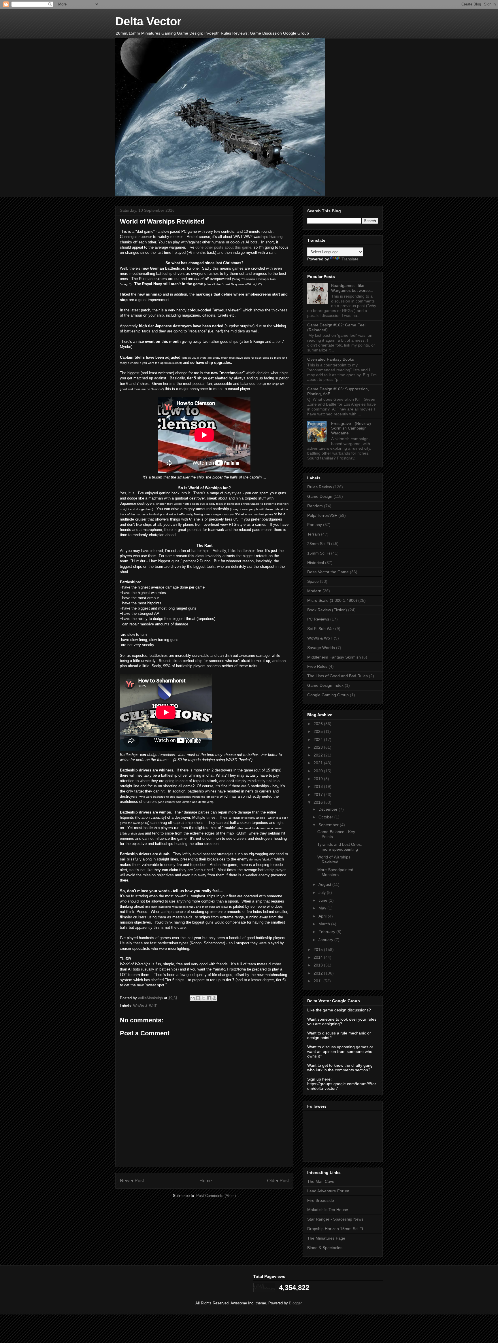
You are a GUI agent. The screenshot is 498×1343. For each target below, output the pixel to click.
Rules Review (319, 487)
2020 (319, 771)
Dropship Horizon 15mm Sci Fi (335, 1228)
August (325, 884)
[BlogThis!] (198, 998)
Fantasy (314, 524)
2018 (319, 786)
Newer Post (132, 1180)
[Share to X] (203, 998)
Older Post (278, 1180)
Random (315, 506)
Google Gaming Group (328, 695)
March (324, 924)
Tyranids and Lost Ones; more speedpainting (339, 847)
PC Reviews (318, 619)
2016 (319, 802)
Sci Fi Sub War (320, 628)
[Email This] (192, 998)
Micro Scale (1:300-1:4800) (332, 600)
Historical (315, 562)
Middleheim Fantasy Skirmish (334, 657)
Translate (350, 259)
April (323, 916)
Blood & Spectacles (324, 1247)
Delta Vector (148, 21)
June (323, 900)
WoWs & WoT (145, 1006)
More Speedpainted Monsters (335, 872)
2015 (319, 949)
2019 (319, 778)
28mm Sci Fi (318, 543)
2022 (319, 755)
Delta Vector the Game (328, 572)
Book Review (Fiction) (327, 610)
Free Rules (317, 666)
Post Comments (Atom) (216, 1195)
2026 (319, 723)
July (322, 892)
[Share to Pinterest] (214, 998)
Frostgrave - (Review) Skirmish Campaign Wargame (351, 428)
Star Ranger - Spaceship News (335, 1219)
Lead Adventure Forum (328, 1191)
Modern (314, 591)
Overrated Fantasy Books (330, 359)
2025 (319, 731)
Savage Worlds (321, 647)
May (322, 908)
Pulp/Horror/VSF (322, 515)
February (327, 931)
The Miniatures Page (326, 1238)
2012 (319, 973)
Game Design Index (325, 685)
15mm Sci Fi (318, 553)
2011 (318, 981)
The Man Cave (320, 1181)
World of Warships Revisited (333, 859)
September (329, 824)
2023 (319, 747)
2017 (319, 794)
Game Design (319, 496)
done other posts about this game (223, 247)
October (326, 817)
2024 (319, 739)
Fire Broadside (320, 1200)
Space (313, 581)
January (326, 939)
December (328, 809)
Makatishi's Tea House (327, 1209)
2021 (319, 763)
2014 (319, 957)
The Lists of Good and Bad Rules (337, 676)
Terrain (313, 534)
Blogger (295, 1303)
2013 (319, 965)
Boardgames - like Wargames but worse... (352, 288)
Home (205, 1180)
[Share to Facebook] (209, 998)
